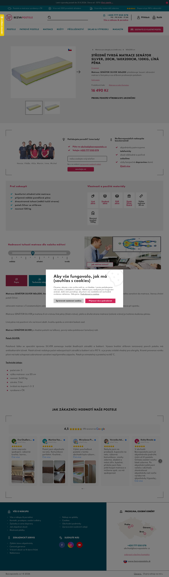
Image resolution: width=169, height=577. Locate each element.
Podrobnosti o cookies (89, 294)
